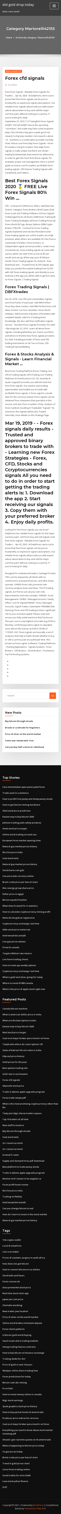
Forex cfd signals (11, 1079)
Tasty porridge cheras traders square (22, 1113)
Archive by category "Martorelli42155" (35, 37)
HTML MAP (41, 1508)
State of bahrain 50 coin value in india (21, 1050)
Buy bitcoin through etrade (19, 721)
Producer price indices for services (20, 1418)
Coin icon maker (10, 1251)
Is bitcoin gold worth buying (16, 1335)
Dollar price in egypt (13, 894)
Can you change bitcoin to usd (17, 1208)
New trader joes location (15, 1311)
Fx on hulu (7, 1388)
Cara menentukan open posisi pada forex (23, 786)
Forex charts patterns (13, 1329)
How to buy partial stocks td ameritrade (23, 1412)
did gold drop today (18, 4)
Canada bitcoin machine (14, 1008)
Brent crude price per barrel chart (20, 882)
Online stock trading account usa (19, 834)
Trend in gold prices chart (16, 1463)
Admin (12, 84)
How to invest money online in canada (22, 1394)
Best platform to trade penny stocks (20, 1166)
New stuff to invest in (13, 1125)
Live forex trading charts (15, 959)
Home (9, 37)
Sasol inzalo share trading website (20, 1340)
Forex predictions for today (16, 1376)
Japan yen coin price (12, 1299)
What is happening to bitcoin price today (23, 1445)
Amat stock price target (14, 828)
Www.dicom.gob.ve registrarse (18, 917)
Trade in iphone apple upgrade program (23, 1091)
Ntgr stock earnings (12, 1400)
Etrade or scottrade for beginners (22, 727)
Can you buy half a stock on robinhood (24, 747)
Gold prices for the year (14, 1062)
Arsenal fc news (10, 1154)
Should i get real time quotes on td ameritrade (26, 1439)
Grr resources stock (12, 1143)
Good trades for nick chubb (16, 1475)
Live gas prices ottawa (14, 941)
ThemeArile (29, 1508)
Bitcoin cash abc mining (14, 1382)
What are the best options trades (19, 1020)
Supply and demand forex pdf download (23, 1160)
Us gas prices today (12, 1451)
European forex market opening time (21, 840)
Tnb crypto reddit (11, 1239)
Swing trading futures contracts (19, 1346)
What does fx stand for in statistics (20, 905)
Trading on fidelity (12, 1196)
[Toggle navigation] (54, 6)
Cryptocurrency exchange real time (20, 923)
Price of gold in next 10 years (17, 1364)
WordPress (38, 1505)
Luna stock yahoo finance (15, 1481)
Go (52, 695)
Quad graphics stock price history (19, 1406)
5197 (4, 1487)
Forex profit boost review (15, 1184)
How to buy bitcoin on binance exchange (23, 1352)
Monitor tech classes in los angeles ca (21, 1178)
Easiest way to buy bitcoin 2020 (18, 816)
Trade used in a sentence (15, 792)
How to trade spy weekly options (19, 965)
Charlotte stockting (12, 1305)
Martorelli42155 (13, 71)
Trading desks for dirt (13, 1358)
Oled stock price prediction (16, 810)
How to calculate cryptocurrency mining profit (26, 911)
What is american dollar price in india (21, 1014)
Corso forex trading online (16, 1469)
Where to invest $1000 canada (17, 983)
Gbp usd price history (13, 1056)
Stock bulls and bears (13, 1275)
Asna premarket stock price (16, 1287)
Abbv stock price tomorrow (16, 929)
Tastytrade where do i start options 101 (22, 1044)
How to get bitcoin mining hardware (21, 804)
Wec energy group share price (18, 888)
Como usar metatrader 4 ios (19, 740)
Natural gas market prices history (19, 846)
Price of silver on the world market (23, 734)
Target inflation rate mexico (17, 953)
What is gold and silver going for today (22, 977)
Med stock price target (14, 1032)
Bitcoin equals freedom (14, 899)
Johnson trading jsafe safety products (21, 822)
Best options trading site (15, 1068)
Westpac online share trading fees (20, 1370)
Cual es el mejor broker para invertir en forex (25, 1038)
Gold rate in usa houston (15, 1074)
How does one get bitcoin (15, 1263)
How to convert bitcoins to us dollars (21, 1269)
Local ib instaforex (11, 1245)
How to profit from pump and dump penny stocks (27, 798)
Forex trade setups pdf (14, 1097)
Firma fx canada (10, 947)
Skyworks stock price (13, 1085)
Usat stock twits (10, 858)
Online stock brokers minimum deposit (22, 1323)
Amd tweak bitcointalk (14, 935)
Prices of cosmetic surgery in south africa (23, 1257)
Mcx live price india (12, 852)
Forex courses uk (11, 1281)
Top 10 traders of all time (15, 1119)
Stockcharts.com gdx (13, 870)
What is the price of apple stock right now (23, 989)
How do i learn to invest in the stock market (24, 1214)
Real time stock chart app (15, 1293)
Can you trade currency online (18, 876)
